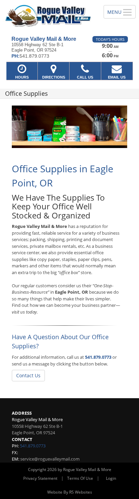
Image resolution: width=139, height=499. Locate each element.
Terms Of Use (80, 478)
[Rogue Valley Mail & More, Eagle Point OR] (48, 15)
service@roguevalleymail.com (50, 459)
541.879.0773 (98, 357)
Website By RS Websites (69, 492)
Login (111, 478)
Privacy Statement (40, 478)
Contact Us (28, 375)
